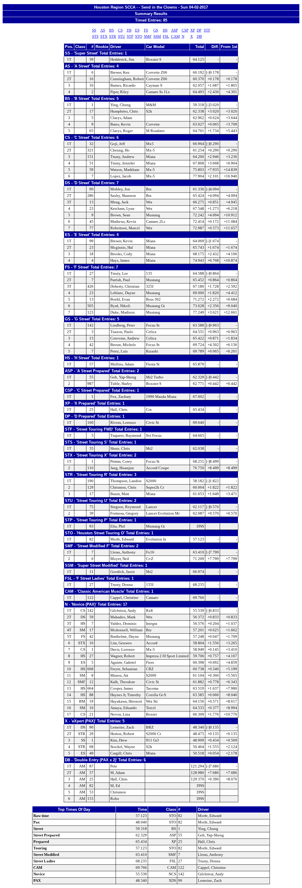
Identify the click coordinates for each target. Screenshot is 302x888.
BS (111, 30)
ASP (174, 30)
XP (192, 30)
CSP (185, 30)
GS (155, 30)
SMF (148, 36)
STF (207, 30)
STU (121, 36)
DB (199, 36)
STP (130, 36)
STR (112, 36)
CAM (175, 36)
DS (129, 30)
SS (94, 30)
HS (165, 30)
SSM (157, 36)
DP (199, 30)
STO (138, 36)
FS (146, 30)
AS (102, 30)
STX (103, 36)
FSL (166, 36)
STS (95, 36)
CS (120, 30)
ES (137, 30)
